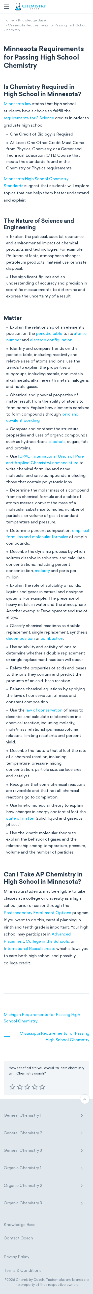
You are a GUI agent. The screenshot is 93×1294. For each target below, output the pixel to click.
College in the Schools (47, 941)
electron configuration (51, 340)
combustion (52, 638)
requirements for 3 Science (29, 118)
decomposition (20, 638)
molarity (42, 570)
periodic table (49, 333)
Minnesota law (17, 103)
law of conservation (44, 710)
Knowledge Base (32, 20)
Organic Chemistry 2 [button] (23, 1185)
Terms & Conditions (22, 1270)
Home (9, 20)
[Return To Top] (84, 1099)
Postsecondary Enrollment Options (37, 912)
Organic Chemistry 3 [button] (23, 1203)
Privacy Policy (16, 1256)
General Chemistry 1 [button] (22, 1115)
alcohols (57, 441)
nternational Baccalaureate (30, 948)
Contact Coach (18, 1238)
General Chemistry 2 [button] (23, 1133)
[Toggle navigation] (6, 7)
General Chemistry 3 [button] (23, 1150)
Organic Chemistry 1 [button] (22, 1167)
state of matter (20, 818)
